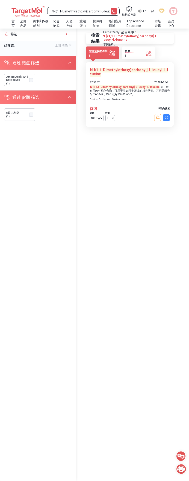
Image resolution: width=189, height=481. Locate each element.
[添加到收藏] (157, 117)
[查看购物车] (152, 11)
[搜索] (114, 11)
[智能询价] (166, 117)
